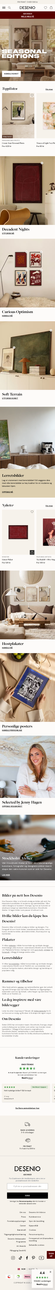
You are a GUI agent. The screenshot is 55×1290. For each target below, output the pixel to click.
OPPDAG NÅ (7, 492)
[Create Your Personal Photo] (50, 678)
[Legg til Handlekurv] (32, 552)
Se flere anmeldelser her (27, 1108)
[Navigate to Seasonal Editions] (27, 50)
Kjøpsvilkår (33, 1226)
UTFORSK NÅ (8, 233)
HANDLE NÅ (7, 316)
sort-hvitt (39, 950)
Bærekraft (21, 1230)
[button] (42, 1278)
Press (23, 1217)
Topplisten (10, 89)
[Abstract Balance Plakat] (37, 586)
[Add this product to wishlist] (32, 95)
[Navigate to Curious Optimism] (27, 273)
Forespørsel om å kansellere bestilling (41, 1239)
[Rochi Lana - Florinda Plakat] (26, 270)
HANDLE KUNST (11, 74)
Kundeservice (35, 1217)
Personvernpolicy (25, 1201)
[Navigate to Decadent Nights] (27, 190)
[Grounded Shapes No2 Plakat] (49, 586)
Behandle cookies (36, 1245)
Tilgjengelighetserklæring (15, 1234)
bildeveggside (40, 1011)
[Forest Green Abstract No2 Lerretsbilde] (50, 330)
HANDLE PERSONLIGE (12, 730)
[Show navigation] (4, 8)
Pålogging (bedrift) (18, 1250)
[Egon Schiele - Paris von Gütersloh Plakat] (14, 347)
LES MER (6, 875)
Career (23, 1226)
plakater (12, 945)
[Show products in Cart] (51, 8)
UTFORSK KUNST (10, 398)
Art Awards (21, 1246)
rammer (20, 987)
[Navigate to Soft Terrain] (27, 355)
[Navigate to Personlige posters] (27, 687)
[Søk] (9, 8)
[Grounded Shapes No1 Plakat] (24, 586)
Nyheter (8, 505)
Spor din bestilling (36, 1221)
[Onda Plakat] (26, 252)
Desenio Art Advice (37, 1212)
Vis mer (49, 89)
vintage (47, 950)
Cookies (32, 1230)
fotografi (5, 952)
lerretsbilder (14, 964)
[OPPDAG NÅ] (27, 438)
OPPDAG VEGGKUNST (12, 806)
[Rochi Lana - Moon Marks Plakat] (41, 252)
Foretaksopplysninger (16, 1221)
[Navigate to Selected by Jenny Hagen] (27, 767)
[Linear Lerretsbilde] (42, 163)
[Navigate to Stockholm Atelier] (27, 847)
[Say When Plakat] (41, 270)
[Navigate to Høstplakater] (27, 605)
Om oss (23, 1212)
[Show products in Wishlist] (45, 8)
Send (27, 1195)
